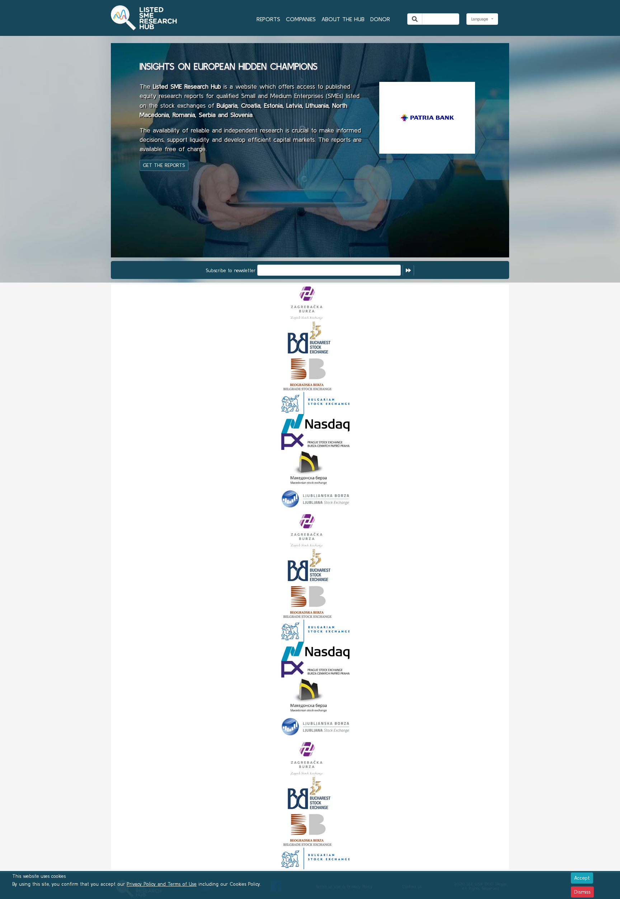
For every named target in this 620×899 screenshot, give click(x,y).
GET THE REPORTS (164, 165)
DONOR (380, 19)
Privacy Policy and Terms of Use (162, 884)
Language (480, 19)
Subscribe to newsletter (230, 270)
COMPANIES (301, 19)
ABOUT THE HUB (343, 19)
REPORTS (268, 19)
